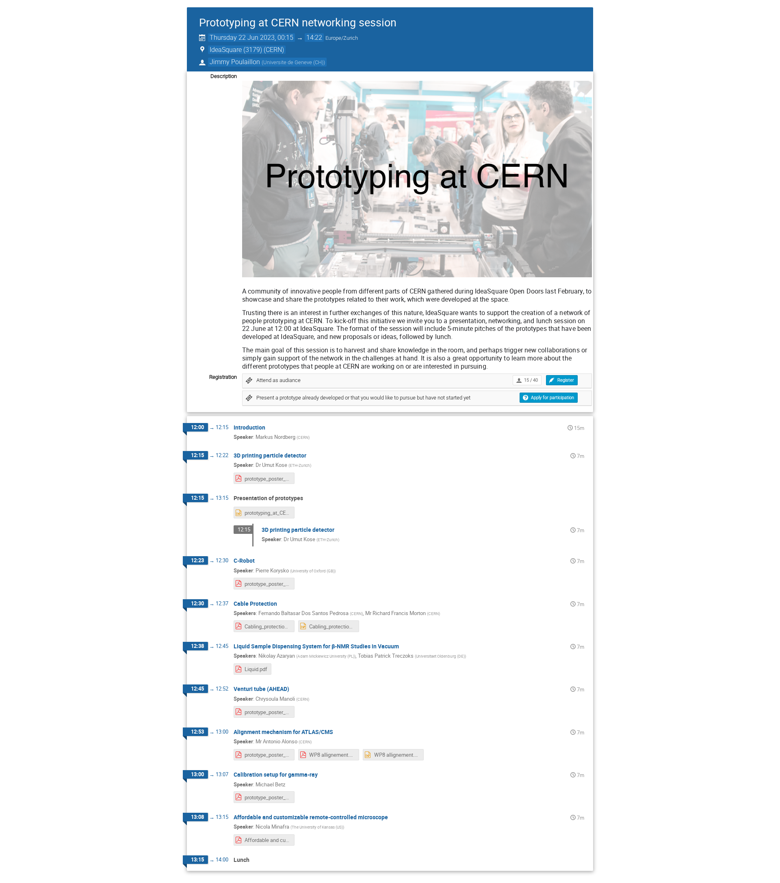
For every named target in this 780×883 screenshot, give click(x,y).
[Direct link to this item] (271, 427)
